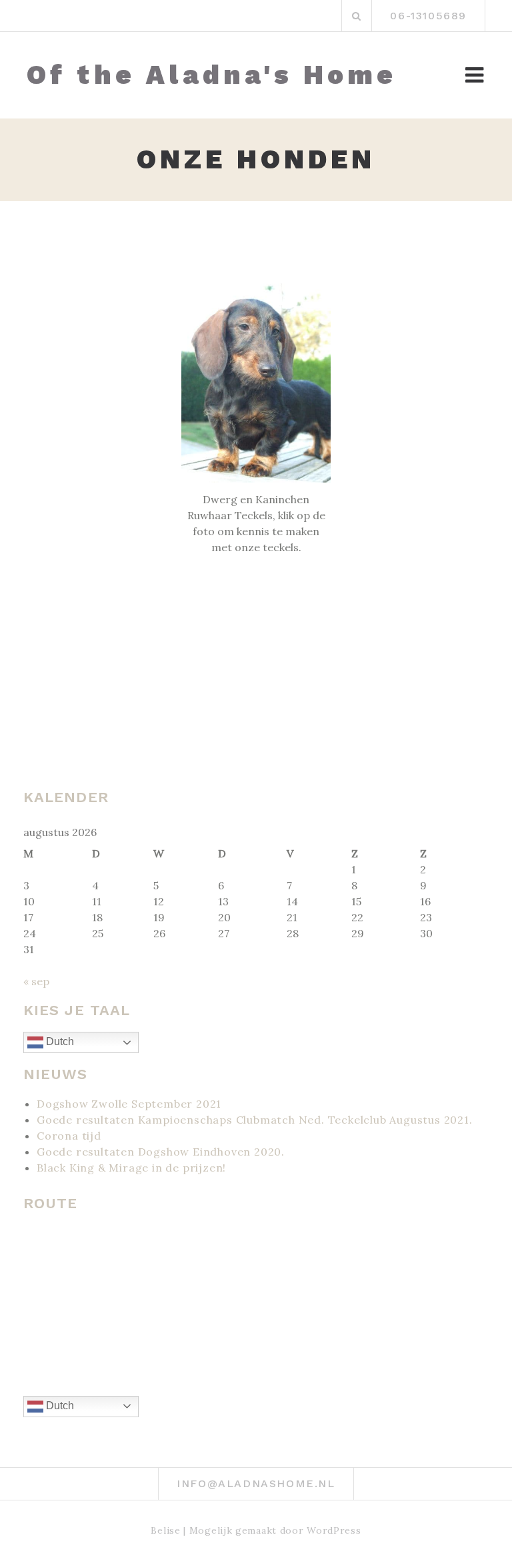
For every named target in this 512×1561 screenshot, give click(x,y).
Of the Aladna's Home (212, 75)
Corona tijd (69, 1135)
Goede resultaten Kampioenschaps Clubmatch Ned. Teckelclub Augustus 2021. (255, 1119)
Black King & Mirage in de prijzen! (131, 1167)
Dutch (58, 1041)
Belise (165, 1530)
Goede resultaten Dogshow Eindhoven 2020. (161, 1151)
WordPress (334, 1530)
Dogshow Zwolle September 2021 (129, 1103)
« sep (36, 981)
